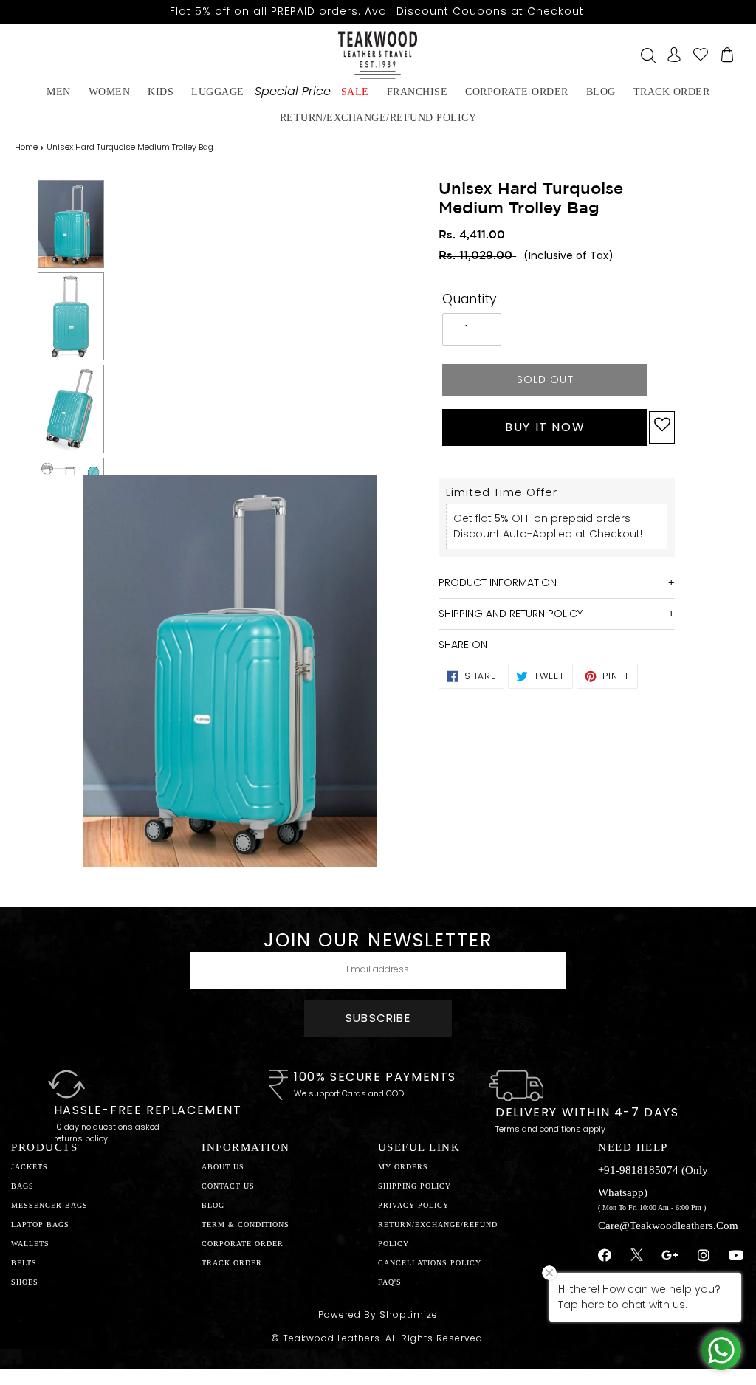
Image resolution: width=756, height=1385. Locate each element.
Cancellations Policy (429, 1263)
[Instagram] (704, 1255)
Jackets (29, 1167)
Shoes (24, 1282)
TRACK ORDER (232, 1263)
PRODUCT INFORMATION (498, 582)
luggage (217, 91)
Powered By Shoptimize (378, 1314)
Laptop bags (40, 1224)
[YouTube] (736, 1255)
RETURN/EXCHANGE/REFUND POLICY (378, 117)
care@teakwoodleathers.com (668, 1225)
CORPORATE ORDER (243, 1244)
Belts (24, 1263)
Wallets (30, 1244)
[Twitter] (636, 1256)
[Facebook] (605, 1255)
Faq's (390, 1282)
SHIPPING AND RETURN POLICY (511, 613)
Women (110, 91)
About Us (223, 1167)
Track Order (671, 91)
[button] (662, 427)
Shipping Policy (414, 1186)
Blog (213, 1205)
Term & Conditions (245, 1224)
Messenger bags (49, 1205)
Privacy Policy (413, 1205)
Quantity (469, 299)
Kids (160, 91)
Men (59, 91)
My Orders (403, 1167)
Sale (355, 91)
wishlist (701, 55)
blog (601, 91)
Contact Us (228, 1186)
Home (26, 147)
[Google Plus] (670, 1255)
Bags (22, 1186)
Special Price (293, 91)
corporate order (516, 91)
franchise (417, 91)
